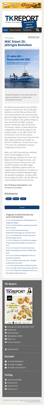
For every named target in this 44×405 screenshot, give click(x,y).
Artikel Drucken (38, 38)
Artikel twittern (31, 38)
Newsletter (27, 30)
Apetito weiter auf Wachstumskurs (25, 265)
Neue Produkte (15, 30)
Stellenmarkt (12, 349)
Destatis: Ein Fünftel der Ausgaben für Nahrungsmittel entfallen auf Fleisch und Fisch (21, 242)
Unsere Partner (14, 342)
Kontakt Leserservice (17, 367)
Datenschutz (14, 400)
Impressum (12, 389)
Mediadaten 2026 (14, 336)
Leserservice (12, 386)
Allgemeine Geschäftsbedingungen (30, 400)
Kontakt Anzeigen (15, 364)
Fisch (23, 199)
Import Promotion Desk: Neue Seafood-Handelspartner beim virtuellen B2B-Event (21, 250)
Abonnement (13, 333)
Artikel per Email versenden (36, 38)
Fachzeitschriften (14, 380)
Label (16, 199)
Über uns (11, 339)
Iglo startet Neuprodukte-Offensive (26, 268)
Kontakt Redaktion (16, 361)
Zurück (22, 207)
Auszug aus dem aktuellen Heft (20, 327)
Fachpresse (12, 383)
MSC (9, 199)
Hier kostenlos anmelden (18, 186)
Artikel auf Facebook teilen (29, 38)
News (5, 30)
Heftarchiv (11, 330)
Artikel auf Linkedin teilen (34, 38)
